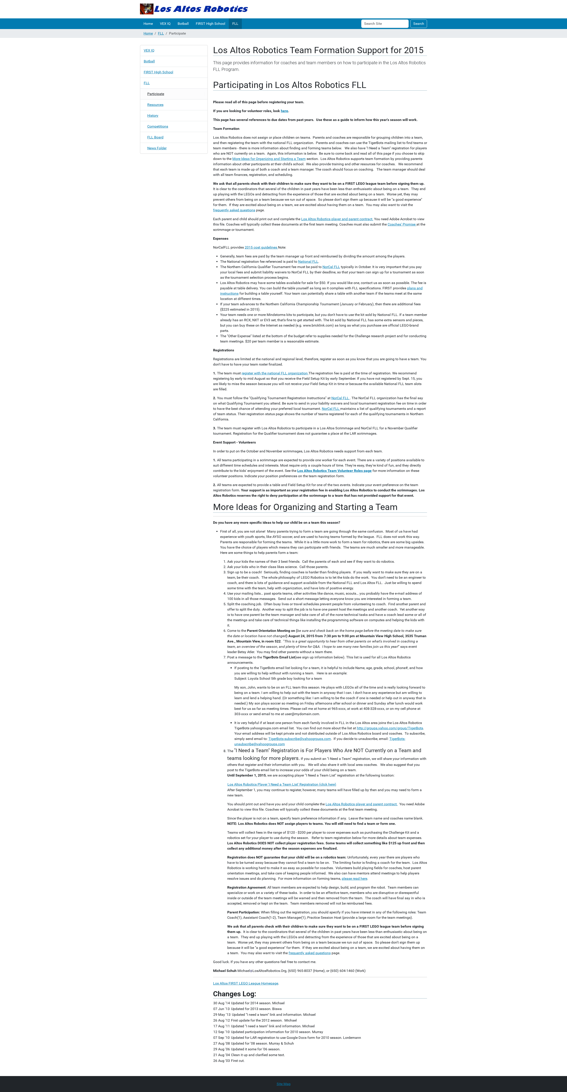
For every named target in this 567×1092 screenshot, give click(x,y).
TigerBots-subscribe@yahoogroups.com (299, 739)
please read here (354, 878)
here (284, 111)
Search (418, 23)
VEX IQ (165, 23)
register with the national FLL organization (275, 373)
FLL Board (155, 137)
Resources (155, 105)
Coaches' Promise (402, 224)
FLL (235, 23)
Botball (183, 23)
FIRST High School (210, 23)
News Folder (157, 148)
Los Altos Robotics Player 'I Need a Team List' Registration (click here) (281, 784)
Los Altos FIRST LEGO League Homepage (245, 983)
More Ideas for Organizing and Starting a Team (269, 159)
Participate (155, 94)
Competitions (157, 126)
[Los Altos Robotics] (194, 9)
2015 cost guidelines (261, 247)
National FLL (308, 261)
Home (148, 23)
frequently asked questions (234, 210)
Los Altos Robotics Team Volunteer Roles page (334, 471)
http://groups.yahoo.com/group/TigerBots (390, 728)
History (152, 115)
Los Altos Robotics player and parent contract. (337, 219)
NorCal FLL (331, 267)
